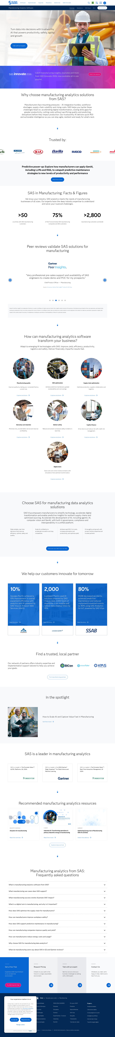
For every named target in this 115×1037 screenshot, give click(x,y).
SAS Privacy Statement (28, 1008)
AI (93, 8)
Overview (72, 8)
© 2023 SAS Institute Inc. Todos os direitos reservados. (66, 1030)
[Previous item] (10, 280)
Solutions (79, 8)
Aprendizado (32, 3)
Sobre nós (57, 3)
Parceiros (49, 3)
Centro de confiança (46, 1030)
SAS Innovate (67, 3)
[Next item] (104, 280)
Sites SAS (101, 3)
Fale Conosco (97, 3)
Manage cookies (20, 1024)
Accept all (14, 1020)
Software (23, 3)
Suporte (40, 3)
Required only (25, 1020)
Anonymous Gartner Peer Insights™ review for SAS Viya (59, 287)
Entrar (104, 3)
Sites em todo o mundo (93, 3)
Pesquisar (89, 3)
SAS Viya (87, 8)
